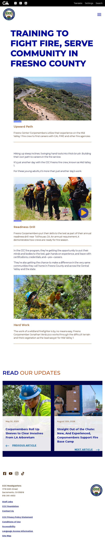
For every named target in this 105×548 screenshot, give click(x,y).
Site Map (6, 535)
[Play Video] (83, 213)
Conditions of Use (11, 521)
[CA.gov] (6, 3)
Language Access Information (17, 531)
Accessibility (8, 526)
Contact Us (8, 511)
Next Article (84, 449)
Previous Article (24, 445)
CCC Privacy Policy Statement (17, 517)
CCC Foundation (10, 506)
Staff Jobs (7, 501)
